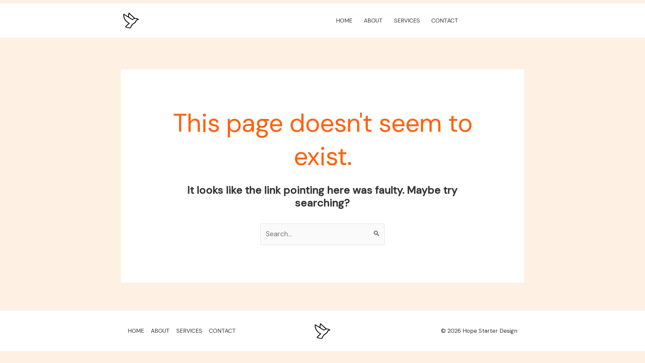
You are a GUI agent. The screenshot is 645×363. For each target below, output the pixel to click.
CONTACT (444, 20)
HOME (344, 20)
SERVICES (407, 20)
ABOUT (373, 20)
